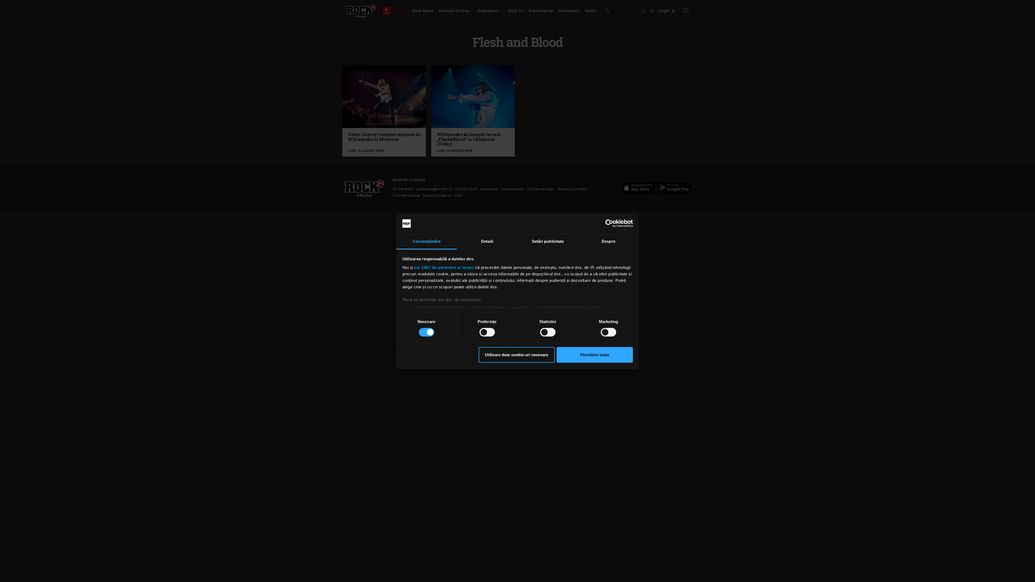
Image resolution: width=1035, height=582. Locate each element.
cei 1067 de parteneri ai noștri (444, 267)
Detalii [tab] (487, 241)
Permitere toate (594, 354)
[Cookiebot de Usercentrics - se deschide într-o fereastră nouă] (609, 223)
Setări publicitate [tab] (548, 241)
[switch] (487, 332)
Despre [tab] (608, 241)
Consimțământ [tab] (426, 241)
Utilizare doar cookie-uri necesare (516, 354)
